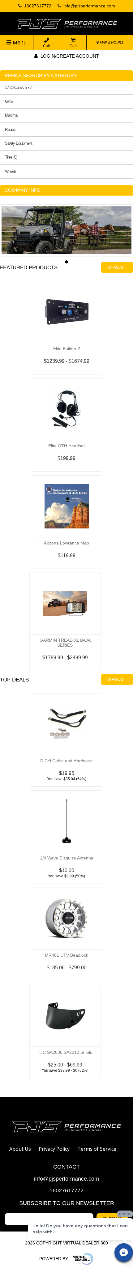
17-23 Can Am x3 (18, 87)
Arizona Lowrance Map (66, 542)
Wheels (10, 171)
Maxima (11, 115)
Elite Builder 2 (66, 348)
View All (117, 267)
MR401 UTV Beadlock (66, 955)
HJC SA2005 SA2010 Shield (64, 1052)
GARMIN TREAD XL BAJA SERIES (65, 643)
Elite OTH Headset (66, 445)
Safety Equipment (18, 143)
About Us (20, 1148)
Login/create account (69, 56)
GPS (9, 101)
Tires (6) (11, 157)
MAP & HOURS (111, 42)
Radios (10, 129)
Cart (73, 46)
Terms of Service (96, 1148)
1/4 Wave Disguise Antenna (66, 857)
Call (46, 46)
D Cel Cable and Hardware (66, 760)
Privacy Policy (54, 1148)
